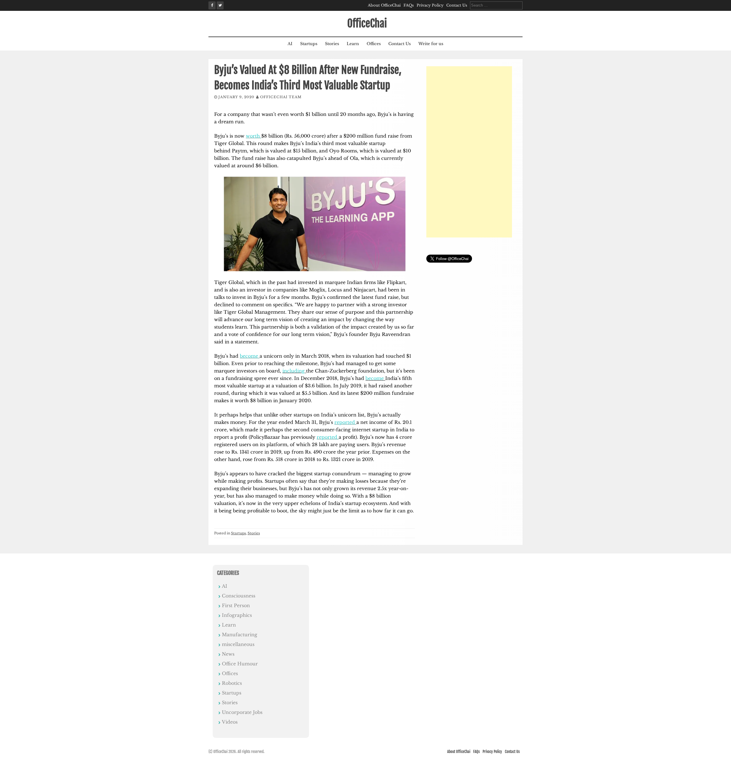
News (228, 654)
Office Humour (240, 664)
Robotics (232, 683)
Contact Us (456, 5)
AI (290, 43)
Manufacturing (239, 634)
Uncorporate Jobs (242, 712)
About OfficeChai (384, 5)
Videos (230, 722)
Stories (332, 43)
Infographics (237, 615)
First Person (236, 605)
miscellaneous (238, 644)
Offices (374, 43)
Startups (308, 43)
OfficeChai (367, 23)
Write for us (430, 43)
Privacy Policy (430, 5)
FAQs (408, 5)
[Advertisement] (469, 151)
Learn (353, 43)
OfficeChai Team (281, 97)
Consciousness (238, 596)
